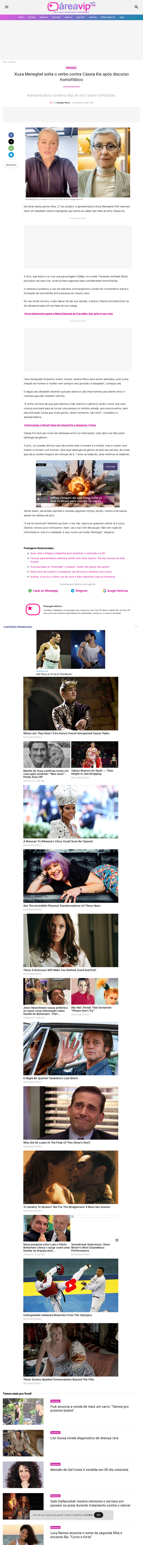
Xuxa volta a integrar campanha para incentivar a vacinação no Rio (67, 553)
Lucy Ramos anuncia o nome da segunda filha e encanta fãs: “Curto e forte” (86, 1535)
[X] (11, 141)
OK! (98, 1515)
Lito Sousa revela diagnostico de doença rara (84, 1438)
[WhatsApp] (11, 148)
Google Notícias (117, 590)
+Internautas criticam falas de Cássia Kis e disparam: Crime (60, 425)
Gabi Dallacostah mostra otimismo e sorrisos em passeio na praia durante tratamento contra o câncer (90, 1503)
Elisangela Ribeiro (63, 103)
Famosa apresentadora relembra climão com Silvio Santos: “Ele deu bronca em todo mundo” (77, 560)
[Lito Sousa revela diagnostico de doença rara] (23, 1443)
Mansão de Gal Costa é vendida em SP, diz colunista (89, 1470)
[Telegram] (11, 155)
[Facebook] (11, 135)
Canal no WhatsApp (45, 590)
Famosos (12, 62)
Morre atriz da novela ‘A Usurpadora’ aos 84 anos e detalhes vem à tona (71, 571)
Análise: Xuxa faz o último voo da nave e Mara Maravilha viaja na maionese (72, 576)
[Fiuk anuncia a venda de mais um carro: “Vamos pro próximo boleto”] (23, 1411)
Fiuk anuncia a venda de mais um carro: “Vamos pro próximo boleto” (89, 1409)
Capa (5, 62)
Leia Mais (88, 1515)
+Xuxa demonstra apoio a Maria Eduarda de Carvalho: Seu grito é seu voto (68, 313)
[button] (125, 7)
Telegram (81, 590)
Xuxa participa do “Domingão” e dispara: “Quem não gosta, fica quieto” (70, 566)
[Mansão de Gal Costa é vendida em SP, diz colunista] (23, 1474)
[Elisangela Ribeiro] (51, 102)
